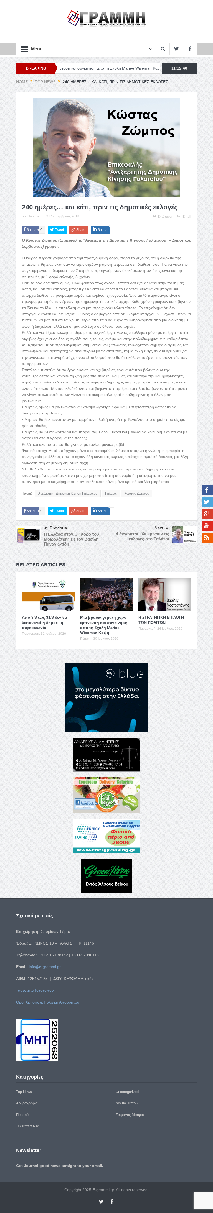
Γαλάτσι (111, 493)
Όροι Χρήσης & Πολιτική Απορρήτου (47, 1002)
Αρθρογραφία (27, 1103)
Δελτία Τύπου (127, 1103)
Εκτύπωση (165, 217)
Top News (24, 1092)
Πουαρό (22, 1115)
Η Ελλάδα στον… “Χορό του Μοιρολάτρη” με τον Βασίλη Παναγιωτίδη (71, 539)
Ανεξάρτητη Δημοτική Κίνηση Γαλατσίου (68, 493)
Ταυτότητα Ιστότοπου (35, 990)
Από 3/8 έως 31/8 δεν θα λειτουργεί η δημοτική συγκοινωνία (44, 622)
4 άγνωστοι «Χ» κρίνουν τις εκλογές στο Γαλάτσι (142, 536)
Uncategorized (127, 1092)
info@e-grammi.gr (45, 966)
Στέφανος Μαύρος (130, 1115)
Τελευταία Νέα (27, 1126)
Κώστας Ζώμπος (136, 493)
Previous (58, 528)
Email (186, 217)
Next (158, 528)
